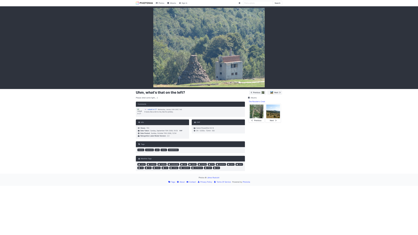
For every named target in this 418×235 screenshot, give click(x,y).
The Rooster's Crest (257, 101)
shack (209, 168)
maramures (149, 150)
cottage (175, 168)
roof (166, 168)
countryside (174, 164)
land (217, 168)
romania (140, 150)
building (163, 164)
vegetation (186, 168)
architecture (198, 168)
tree (149, 168)
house (158, 168)
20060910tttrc (173, 150)
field (212, 164)
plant (240, 164)
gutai (157, 150)
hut (142, 168)
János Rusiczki (213, 177)
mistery (164, 150)
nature (143, 164)
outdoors (153, 164)
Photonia (246, 182)
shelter (194, 164)
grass (232, 164)
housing (203, 164)
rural (185, 164)
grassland (222, 164)
